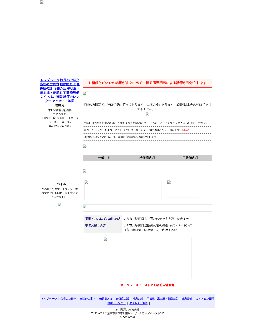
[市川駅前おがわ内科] (127, 37)
